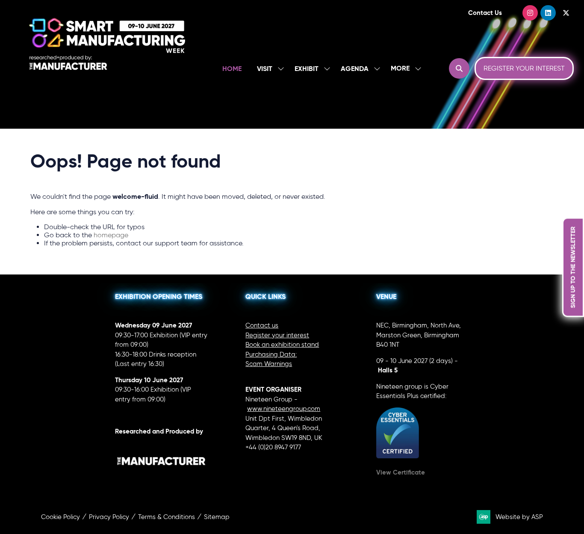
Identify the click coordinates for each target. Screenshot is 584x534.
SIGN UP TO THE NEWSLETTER (573, 267)
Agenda (355, 68)
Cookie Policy (60, 517)
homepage (111, 235)
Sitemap (217, 517)
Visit (264, 68)
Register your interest (277, 335)
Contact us (261, 325)
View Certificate (400, 472)
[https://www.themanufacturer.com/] (161, 477)
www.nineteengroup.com (283, 409)
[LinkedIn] (548, 13)
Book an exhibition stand (282, 344)
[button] (404, 68)
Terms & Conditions (166, 517)
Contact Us (485, 13)
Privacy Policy (109, 517)
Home (232, 68)
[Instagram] (530, 13)
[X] (566, 13)
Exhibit (307, 68)
